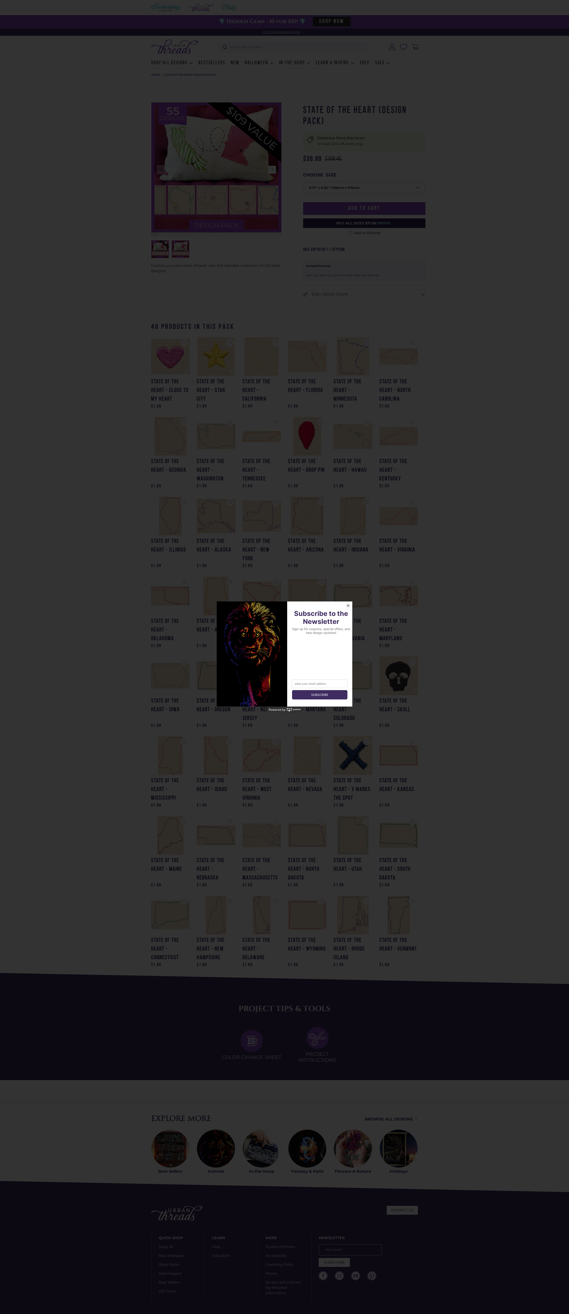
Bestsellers (211, 63)
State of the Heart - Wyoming (307, 944)
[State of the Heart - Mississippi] (170, 755)
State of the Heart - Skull (395, 705)
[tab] (251, 1044)
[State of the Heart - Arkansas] (307, 596)
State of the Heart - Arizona (306, 545)
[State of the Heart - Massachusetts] (261, 835)
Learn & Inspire (332, 63)
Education (221, 1256)
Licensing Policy (279, 1264)
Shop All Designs (169, 63)
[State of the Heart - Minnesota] (353, 356)
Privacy (271, 1273)
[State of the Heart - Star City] (216, 356)
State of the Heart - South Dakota (395, 869)
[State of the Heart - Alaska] (216, 516)
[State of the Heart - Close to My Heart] (170, 356)
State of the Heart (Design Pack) (190, 75)
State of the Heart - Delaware (256, 949)
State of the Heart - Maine (166, 865)
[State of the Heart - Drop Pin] (307, 436)
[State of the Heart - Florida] (307, 356)
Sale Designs (170, 1273)
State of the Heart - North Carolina (395, 390)
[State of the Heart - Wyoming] (307, 915)
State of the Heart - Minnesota (348, 390)
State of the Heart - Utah (348, 865)
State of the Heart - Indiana (351, 545)
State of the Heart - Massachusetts (260, 869)
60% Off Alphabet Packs (281, 32)
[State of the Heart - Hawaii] (353, 436)
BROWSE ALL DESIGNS (389, 1119)
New (235, 63)
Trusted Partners (280, 1247)
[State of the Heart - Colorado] (353, 675)
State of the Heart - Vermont (398, 944)
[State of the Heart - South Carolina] (261, 596)
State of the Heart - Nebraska (211, 869)
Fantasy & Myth (307, 1171)
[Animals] (216, 1149)
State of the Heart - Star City (211, 390)
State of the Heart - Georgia (168, 466)
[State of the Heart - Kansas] (398, 755)
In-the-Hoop (292, 63)
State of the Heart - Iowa (165, 705)
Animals (216, 1171)
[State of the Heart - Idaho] (216, 755)
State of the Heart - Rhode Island (349, 949)
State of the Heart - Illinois (168, 545)
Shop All (166, 1247)
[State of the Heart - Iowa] (170, 675)
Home (155, 75)
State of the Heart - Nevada (305, 785)
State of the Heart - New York (256, 550)
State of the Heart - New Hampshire (211, 949)
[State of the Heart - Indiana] (353, 516)
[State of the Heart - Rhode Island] (353, 915)
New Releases (171, 1256)
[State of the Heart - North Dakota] (307, 835)
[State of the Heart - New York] (261, 516)
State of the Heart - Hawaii (350, 466)
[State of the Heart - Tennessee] (261, 436)
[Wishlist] (403, 47)
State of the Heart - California (256, 390)
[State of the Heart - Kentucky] (398, 436)
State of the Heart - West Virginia (257, 789)
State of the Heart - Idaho (212, 785)
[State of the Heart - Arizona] (307, 516)
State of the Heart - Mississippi (165, 789)
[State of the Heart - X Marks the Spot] (353, 755)
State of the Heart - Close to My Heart (169, 390)
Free (365, 63)
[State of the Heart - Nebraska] (216, 835)
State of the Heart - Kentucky (393, 470)
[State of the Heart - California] (261, 356)
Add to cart (364, 208)
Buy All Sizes (363, 223)
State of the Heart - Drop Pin (306, 466)
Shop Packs (169, 1264)
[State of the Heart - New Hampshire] (216, 915)
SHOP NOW (331, 21)
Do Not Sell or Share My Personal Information (283, 1287)
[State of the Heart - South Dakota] (398, 835)
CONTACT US (402, 1210)
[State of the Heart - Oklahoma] (170, 596)
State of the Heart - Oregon (214, 705)
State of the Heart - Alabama (216, 625)
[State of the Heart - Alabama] (216, 596)
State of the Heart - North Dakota (304, 869)
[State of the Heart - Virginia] (398, 516)
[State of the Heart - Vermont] (398, 915)
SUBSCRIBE (334, 1262)
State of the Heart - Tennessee (256, 470)
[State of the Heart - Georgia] (170, 436)
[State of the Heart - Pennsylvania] (353, 596)
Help (216, 1247)
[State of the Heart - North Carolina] (398, 356)
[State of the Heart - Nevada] (307, 755)
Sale (380, 63)
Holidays (399, 1171)
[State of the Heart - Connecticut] (170, 915)
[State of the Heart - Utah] (353, 835)
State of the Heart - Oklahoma (165, 630)
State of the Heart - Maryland (393, 630)
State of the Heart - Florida (305, 386)
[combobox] (292, 47)
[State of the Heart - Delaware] (261, 915)
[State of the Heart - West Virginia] (261, 755)
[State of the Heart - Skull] (398, 675)
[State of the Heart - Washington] (216, 436)
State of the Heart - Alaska (214, 545)
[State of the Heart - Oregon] (216, 675)
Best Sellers (170, 1171)
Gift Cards (167, 1291)
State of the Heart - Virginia (397, 545)
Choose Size (319, 175)
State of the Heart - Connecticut (165, 949)
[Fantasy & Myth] (307, 1149)
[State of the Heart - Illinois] (170, 516)
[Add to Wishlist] (184, 342)
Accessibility (276, 1256)
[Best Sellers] (170, 1149)
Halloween (256, 63)
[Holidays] (399, 1149)
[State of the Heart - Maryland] (398, 596)
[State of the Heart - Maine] (170, 835)
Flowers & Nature (353, 1171)
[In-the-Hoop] (262, 1149)
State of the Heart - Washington (211, 470)
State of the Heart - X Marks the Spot (352, 789)
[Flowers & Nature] (353, 1149)
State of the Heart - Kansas (396, 785)
